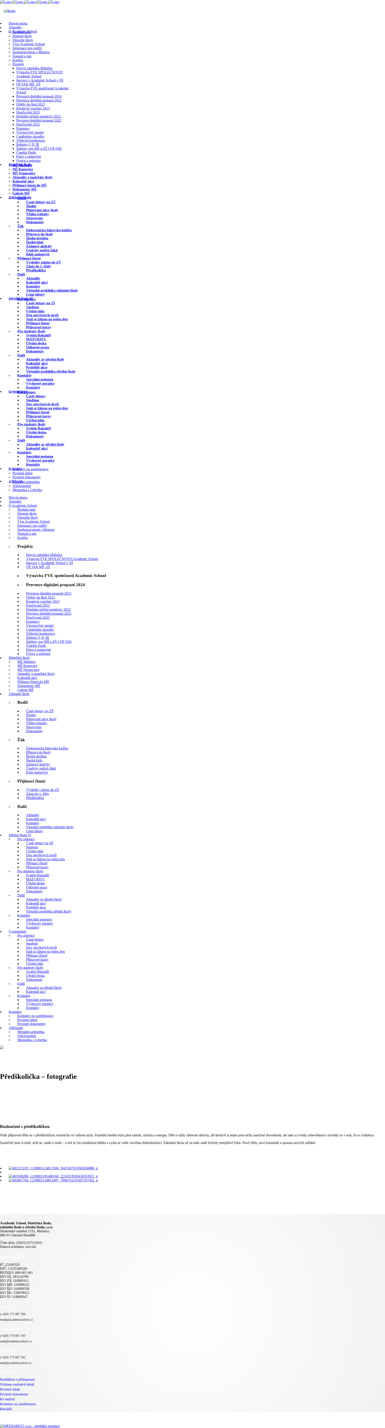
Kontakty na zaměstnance (18, 1404)
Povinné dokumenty (14, 1394)
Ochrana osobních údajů (17, 1384)
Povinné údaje (10, 1389)
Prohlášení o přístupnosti (17, 1379)
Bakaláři (6, 1409)
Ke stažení (7, 1399)
